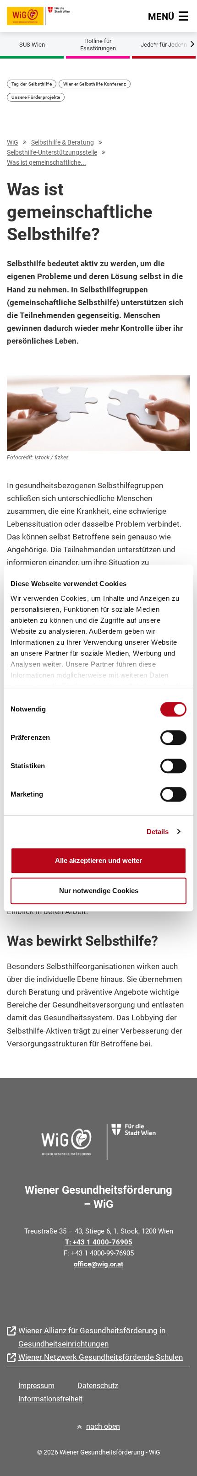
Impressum (36, 1385)
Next (183, 42)
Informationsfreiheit (50, 1399)
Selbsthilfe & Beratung (62, 142)
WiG (12, 142)
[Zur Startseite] (38, 15)
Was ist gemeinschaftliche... (46, 162)
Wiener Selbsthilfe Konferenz (94, 83)
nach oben (103, 1426)
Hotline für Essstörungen (98, 45)
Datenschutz (97, 1385)
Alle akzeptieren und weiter (98, 860)
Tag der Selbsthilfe (31, 83)
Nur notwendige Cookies (98, 890)
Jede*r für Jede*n (164, 44)
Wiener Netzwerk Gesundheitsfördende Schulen (100, 1357)
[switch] (173, 737)
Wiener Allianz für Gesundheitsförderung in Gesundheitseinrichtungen (91, 1337)
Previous (13, 42)
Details (158, 831)
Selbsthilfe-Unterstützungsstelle (52, 152)
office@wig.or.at (98, 1264)
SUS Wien (32, 44)
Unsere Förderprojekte (35, 97)
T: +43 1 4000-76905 (98, 1242)
